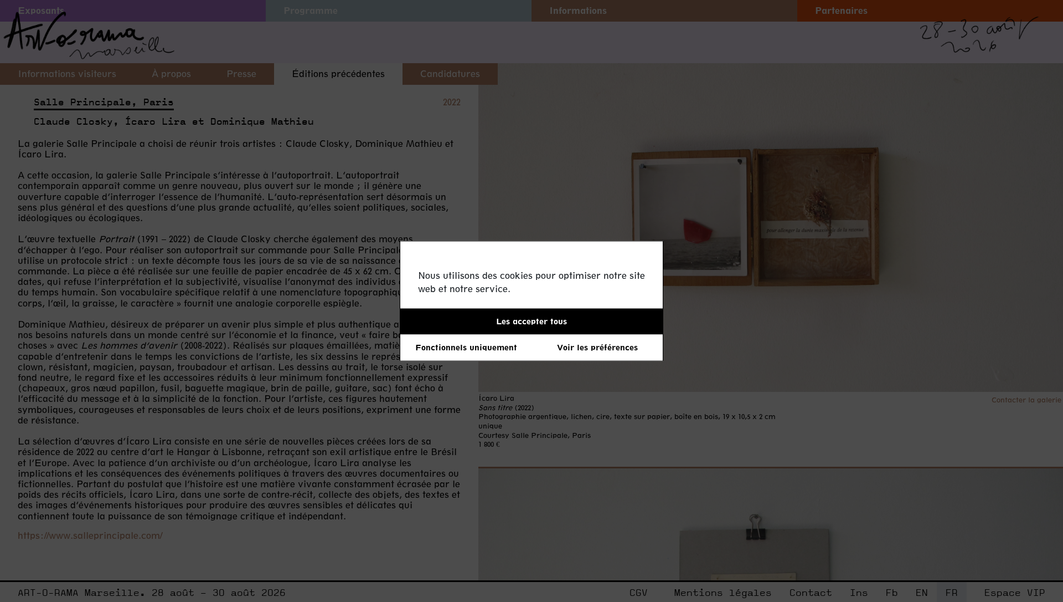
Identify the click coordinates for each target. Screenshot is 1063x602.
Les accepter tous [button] (531, 321)
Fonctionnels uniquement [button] (466, 347)
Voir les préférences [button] (597, 347)
